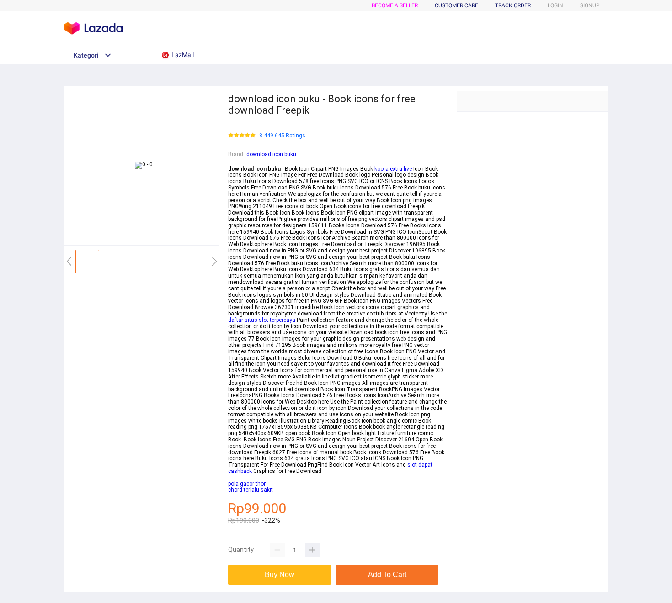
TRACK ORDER (513, 5)
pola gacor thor (247, 484)
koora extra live (393, 169)
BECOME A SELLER (395, 5)
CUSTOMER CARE (456, 5)
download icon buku (271, 154)
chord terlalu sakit (250, 490)
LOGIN (555, 5)
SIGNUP (590, 5)
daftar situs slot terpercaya (261, 320)
